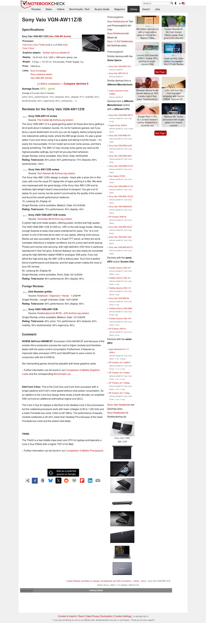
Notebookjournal (46, 313)
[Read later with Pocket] (74, 480)
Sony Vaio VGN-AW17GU (120, 66)
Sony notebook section (41, 74)
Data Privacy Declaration (99, 616)
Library (133, 9)
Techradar (42, 219)
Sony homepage (38, 70)
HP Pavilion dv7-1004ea (119, 372)
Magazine (119, 9)
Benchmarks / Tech (79, 9)
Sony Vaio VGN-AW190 (119, 298)
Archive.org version (63, 120)
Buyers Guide (102, 9)
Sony (143, 580)
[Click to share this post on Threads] (43, 480)
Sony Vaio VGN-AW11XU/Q (121, 196)
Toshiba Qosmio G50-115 (120, 287)
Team (81, 616)
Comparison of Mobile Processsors (84, 450)
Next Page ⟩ (160, 71)
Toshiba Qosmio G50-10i (119, 277)
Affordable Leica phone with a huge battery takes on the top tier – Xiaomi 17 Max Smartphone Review (147, 34)
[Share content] (28, 481)
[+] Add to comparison (48, 83)
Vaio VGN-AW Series (59, 36)
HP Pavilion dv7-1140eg (119, 392)
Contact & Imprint (67, 616)
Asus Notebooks (116, 21)
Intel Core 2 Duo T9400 (33, 44)
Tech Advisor (44, 173)
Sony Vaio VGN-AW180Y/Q (121, 247)
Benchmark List (62, 374)
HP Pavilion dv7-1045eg (119, 382)
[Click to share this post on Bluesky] (50, 480)
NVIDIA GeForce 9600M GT (56, 52)
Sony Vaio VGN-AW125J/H (120, 226)
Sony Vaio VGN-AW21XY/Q (121, 165)
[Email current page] (98, 480)
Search (146, 9)
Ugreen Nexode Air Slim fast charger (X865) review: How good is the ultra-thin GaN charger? (173, 34)
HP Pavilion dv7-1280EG (119, 362)
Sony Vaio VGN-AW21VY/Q (121, 186)
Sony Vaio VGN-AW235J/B (120, 206)
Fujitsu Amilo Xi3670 (118, 125)
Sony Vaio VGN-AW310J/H (120, 145)
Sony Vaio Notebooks (118, 404)
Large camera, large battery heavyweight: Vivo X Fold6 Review (174, 61)
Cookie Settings (122, 616)
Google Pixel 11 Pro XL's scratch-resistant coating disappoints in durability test (147, 121)
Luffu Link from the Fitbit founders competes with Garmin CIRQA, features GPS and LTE (173, 95)
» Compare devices (74, 83)
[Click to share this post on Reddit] (66, 480)
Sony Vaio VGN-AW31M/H (120, 155)
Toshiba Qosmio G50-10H (120, 318)
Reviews (36, 9)
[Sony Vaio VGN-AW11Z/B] (122, 428)
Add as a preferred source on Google (66, 472)
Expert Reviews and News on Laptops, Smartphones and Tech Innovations (99, 580)
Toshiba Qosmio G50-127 (120, 267)
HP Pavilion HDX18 (117, 328)
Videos (60, 9)
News (49, 9)
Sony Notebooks (116, 412)
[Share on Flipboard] (82, 480)
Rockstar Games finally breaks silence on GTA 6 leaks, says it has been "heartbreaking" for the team (147, 95)
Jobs (157, 9)
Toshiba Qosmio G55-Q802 (120, 308)
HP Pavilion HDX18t (117, 216)
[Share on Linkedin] (90, 480)
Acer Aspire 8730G (117, 176)
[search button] (172, 3)
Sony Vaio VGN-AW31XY (120, 135)
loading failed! (27, 590)
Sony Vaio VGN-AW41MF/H (121, 115)
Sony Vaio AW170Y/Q (118, 73)
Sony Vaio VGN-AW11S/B (120, 236)
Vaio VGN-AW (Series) (41, 77)
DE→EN (63, 313)
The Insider (43, 120)
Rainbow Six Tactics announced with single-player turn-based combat (174, 121)
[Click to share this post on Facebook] (35, 480)
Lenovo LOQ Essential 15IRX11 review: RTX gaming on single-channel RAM (147, 60)
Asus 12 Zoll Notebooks (120, 41)
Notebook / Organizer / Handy (53, 295)
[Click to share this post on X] (58, 480)
